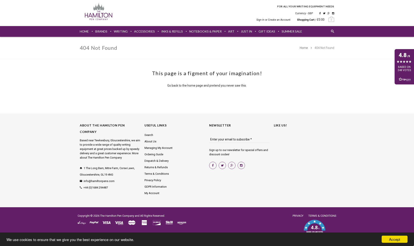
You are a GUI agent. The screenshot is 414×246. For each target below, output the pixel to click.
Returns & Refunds (156, 167)
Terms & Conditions (156, 173)
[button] (314, 229)
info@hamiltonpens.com (99, 181)
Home (304, 48)
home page (195, 85)
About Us (150, 141)
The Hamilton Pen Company (117, 215)
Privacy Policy (152, 180)
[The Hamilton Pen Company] (99, 12)
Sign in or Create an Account (273, 19)
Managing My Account (158, 147)
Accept (394, 239)
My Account (151, 193)
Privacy (298, 215)
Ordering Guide (153, 154)
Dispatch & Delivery (156, 160)
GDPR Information (155, 186)
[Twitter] (324, 13)
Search (148, 135)
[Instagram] (333, 13)
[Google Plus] (329, 13)
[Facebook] (320, 13)
